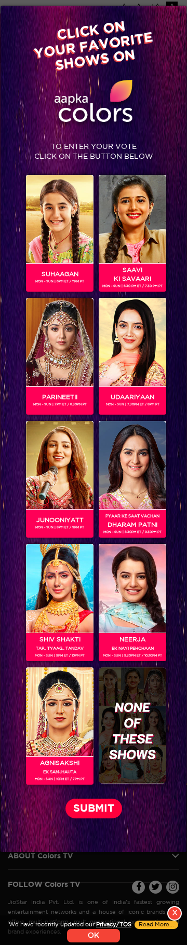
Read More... (156, 924)
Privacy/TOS (113, 924)
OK (93, 936)
